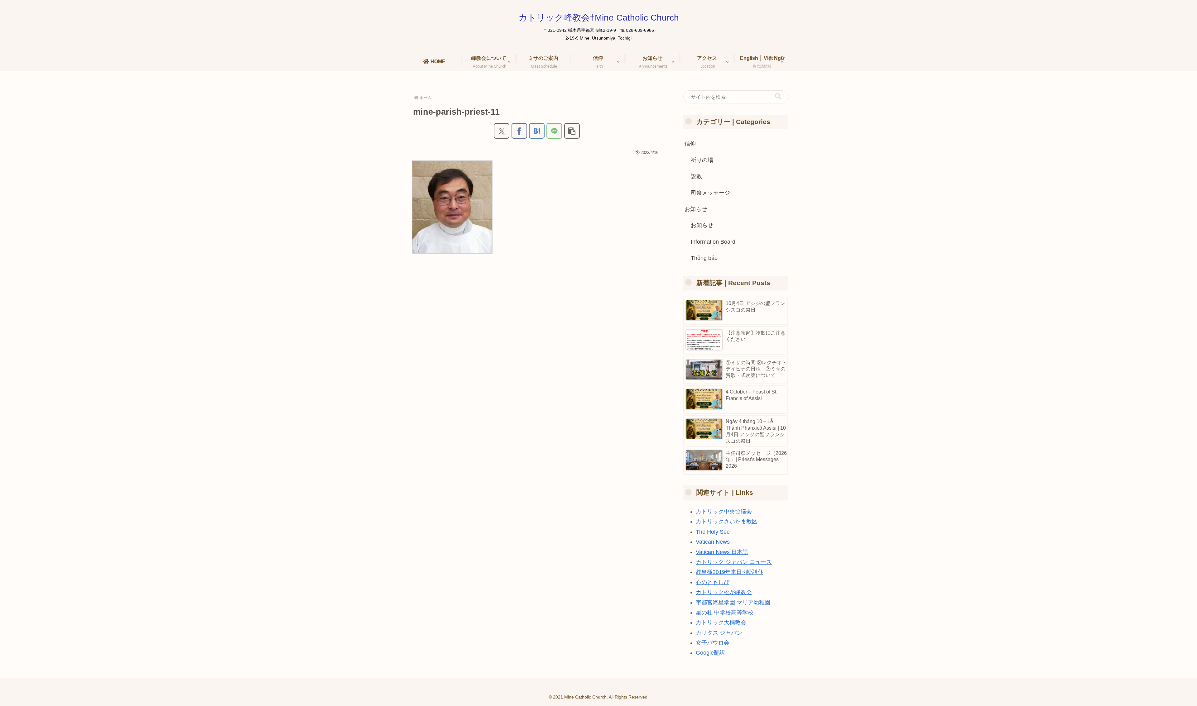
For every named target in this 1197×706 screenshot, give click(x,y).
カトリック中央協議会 (724, 511)
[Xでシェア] (501, 131)
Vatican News (713, 542)
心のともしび (712, 582)
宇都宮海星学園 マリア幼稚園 (733, 602)
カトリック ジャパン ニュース (734, 562)
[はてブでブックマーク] (537, 131)
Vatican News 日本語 (722, 552)
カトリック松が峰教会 (724, 592)
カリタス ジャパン (719, 633)
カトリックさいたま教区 (726, 521)
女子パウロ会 (712, 643)
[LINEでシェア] (554, 131)
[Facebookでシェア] (519, 131)
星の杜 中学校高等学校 (724, 612)
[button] (572, 131)
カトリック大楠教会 (721, 622)
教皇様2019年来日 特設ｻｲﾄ (729, 572)
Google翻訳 (710, 653)
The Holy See (713, 532)
